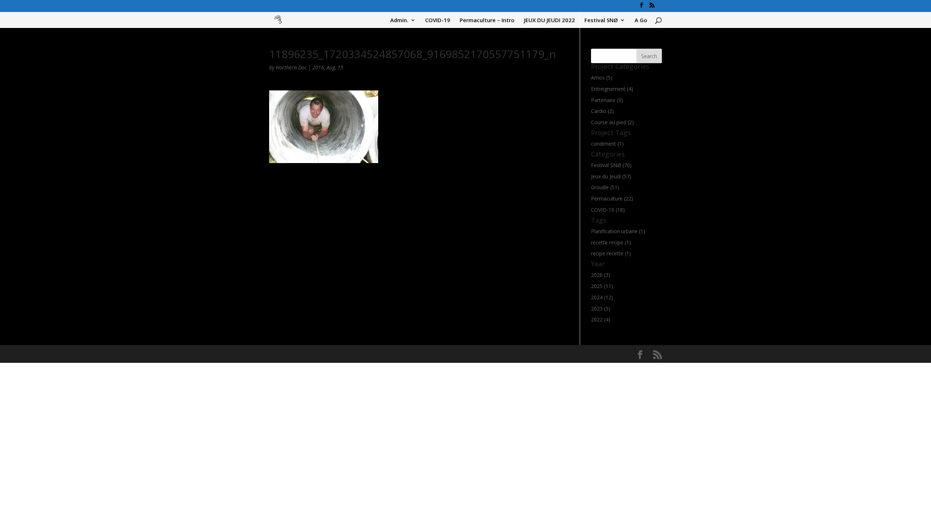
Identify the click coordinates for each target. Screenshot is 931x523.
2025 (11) (602, 286)
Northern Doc (291, 67)
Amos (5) (601, 77)
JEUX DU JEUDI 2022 (549, 20)
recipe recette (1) (611, 253)
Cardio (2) (602, 111)
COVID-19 (437, 20)
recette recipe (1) (611, 242)
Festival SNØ (601, 20)
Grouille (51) (605, 187)
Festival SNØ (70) (611, 165)
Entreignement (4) (612, 88)
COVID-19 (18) (608, 209)
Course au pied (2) (612, 122)
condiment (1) (607, 143)
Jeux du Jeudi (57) (611, 176)
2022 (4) (600, 319)
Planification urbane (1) (618, 231)
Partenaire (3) (607, 100)
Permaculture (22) (612, 198)
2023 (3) (600, 308)
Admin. (399, 20)
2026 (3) (600, 274)
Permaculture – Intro (487, 20)
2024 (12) (602, 297)
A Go (641, 20)
